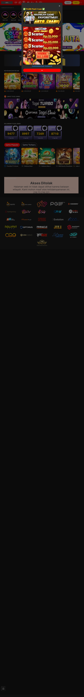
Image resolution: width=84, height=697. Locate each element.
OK (42, 70)
